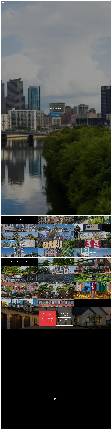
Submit (64, 322)
